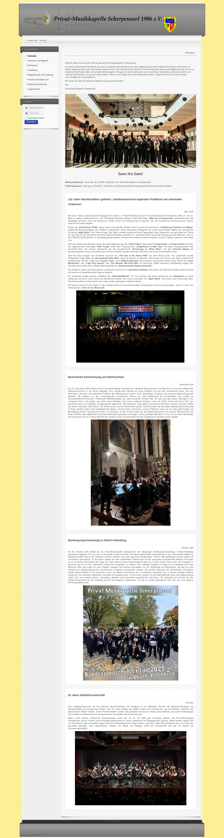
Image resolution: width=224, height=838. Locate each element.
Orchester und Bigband (38, 61)
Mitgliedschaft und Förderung (40, 75)
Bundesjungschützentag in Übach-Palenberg (97, 540)
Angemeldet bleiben (35, 118)
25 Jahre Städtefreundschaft (86, 695)
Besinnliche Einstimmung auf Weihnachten (96, 377)
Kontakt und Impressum (38, 79)
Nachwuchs (33, 65)
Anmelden (31, 122)
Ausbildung (32, 70)
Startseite (32, 56)
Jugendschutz (34, 89)
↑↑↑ (193, 827)
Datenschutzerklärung (37, 84)
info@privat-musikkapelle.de (82, 77)
